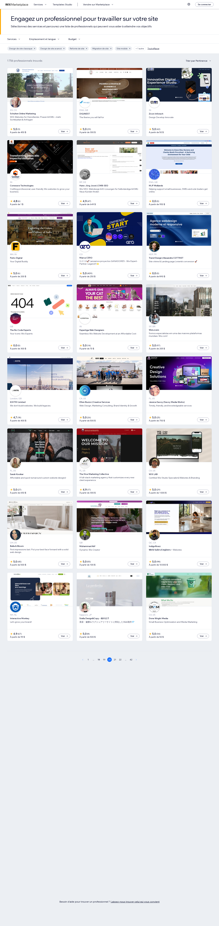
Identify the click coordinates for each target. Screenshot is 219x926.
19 (104, 659)
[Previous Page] (82, 659)
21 (115, 659)
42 (131, 659)
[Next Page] (136, 659)
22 (120, 659)
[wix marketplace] (16, 4)
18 (99, 659)
